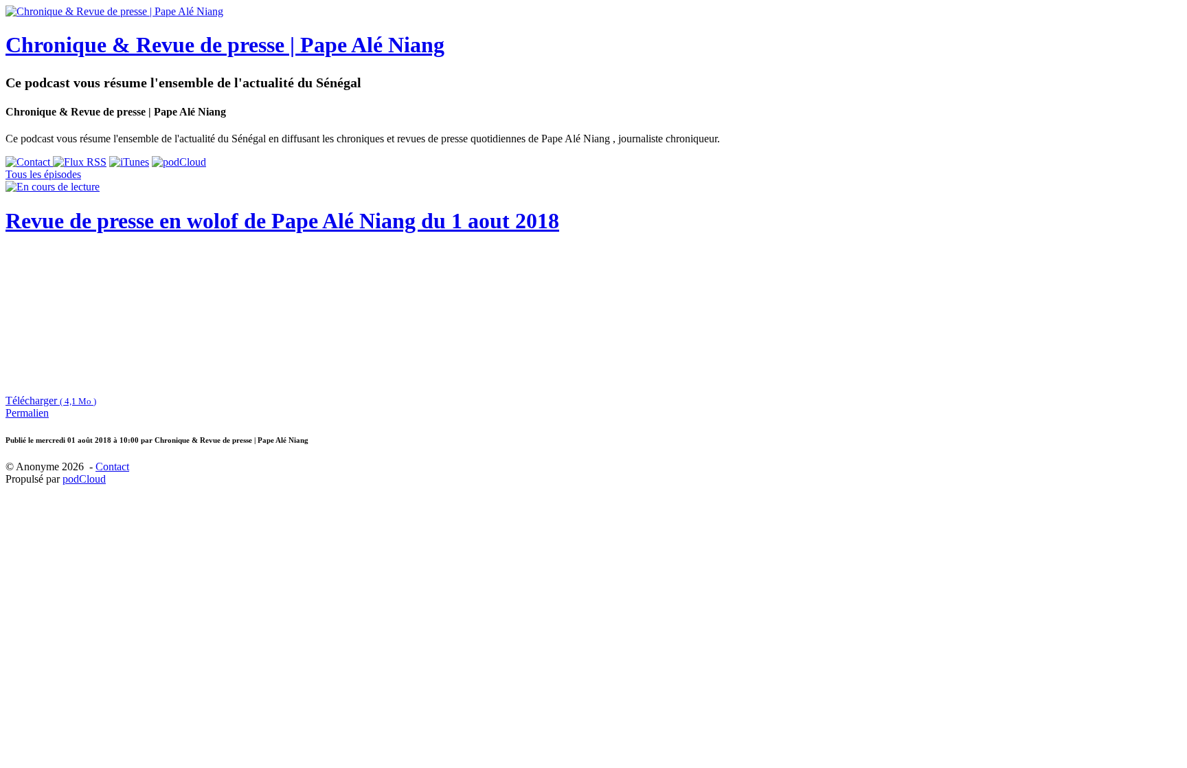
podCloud (84, 479)
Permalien (27, 413)
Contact (112, 466)
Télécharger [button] (50, 400)
